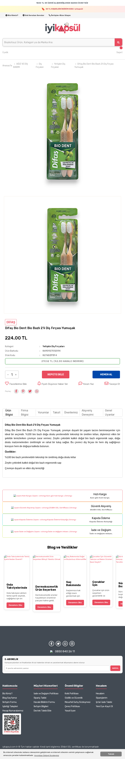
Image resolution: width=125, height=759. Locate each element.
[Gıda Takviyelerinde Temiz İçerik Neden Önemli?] (17, 568)
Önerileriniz (71, 412)
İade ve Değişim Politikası (46, 693)
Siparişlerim (101, 698)
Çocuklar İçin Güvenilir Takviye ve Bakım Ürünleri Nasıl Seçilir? (101, 583)
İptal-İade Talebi (104, 702)
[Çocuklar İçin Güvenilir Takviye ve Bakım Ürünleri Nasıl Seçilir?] (101, 566)
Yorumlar (43, 412)
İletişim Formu (9, 702)
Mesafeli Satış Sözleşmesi (77, 702)
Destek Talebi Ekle (42, 710)
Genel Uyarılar (109, 412)
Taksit (56, 412)
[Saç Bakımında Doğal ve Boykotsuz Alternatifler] (75, 566)
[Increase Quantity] (15, 374)
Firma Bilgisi (24, 412)
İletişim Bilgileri (41, 706)
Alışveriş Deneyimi (87, 412)
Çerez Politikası (72, 706)
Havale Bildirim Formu (44, 702)
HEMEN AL (106, 374)
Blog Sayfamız (9, 698)
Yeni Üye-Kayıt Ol (104, 706)
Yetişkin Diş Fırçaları (54, 346)
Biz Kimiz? (12, 15)
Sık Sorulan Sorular (34, 15)
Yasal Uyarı (70, 710)
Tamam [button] (111, 754)
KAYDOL (115, 668)
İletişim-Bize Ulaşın (61, 15)
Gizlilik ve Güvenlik (74, 698)
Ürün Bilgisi (9, 412)
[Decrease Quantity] (8, 374)
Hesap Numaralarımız (12, 710)
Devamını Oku (15, 605)
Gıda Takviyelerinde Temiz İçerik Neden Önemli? (17, 586)
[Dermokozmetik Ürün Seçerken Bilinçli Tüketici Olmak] (46, 569)
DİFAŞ (10, 322)
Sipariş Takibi (40, 698)
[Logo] (62, 28)
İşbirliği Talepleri (10, 706)
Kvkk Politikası (72, 693)
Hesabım (100, 693)
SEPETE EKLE (55, 374)
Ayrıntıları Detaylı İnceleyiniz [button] (46, 755)
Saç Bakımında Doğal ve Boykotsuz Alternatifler (75, 584)
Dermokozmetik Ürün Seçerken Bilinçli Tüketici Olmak (46, 588)
